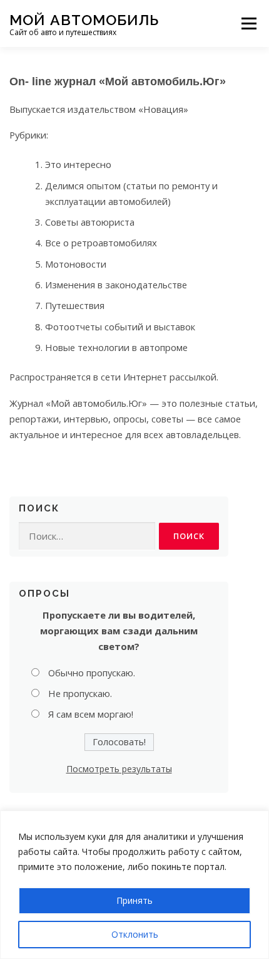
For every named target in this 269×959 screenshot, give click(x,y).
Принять (134, 900)
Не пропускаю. (80, 693)
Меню (249, 23)
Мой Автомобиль (84, 19)
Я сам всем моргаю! (90, 714)
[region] (134, 884)
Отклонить (134, 934)
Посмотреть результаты (119, 769)
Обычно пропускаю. (91, 672)
